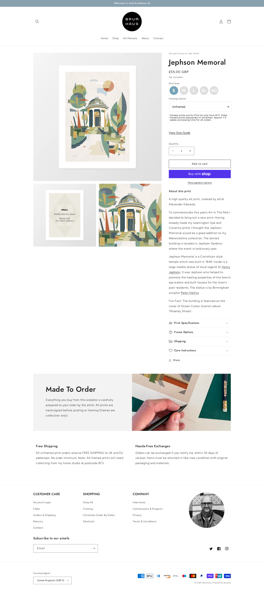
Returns (38, 521)
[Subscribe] (94, 548)
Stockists (88, 521)
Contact (38, 527)
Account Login (42, 502)
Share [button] (176, 360)
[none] (174, 90)
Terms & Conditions (145, 521)
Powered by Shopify (221, 583)
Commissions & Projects (148, 508)
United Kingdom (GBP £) (50, 580)
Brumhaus (207, 583)
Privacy (137, 515)
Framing (88, 508)
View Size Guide (179, 133)
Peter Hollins (190, 293)
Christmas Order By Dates (99, 515)
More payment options (200, 182)
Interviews (139, 502)
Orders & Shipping (44, 515)
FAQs (36, 508)
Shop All (88, 502)
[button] (37, 22)
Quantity (174, 143)
